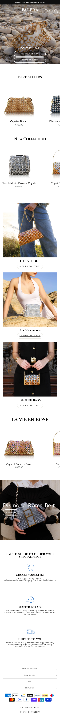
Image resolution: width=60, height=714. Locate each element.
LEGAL (29, 681)
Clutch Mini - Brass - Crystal (19, 183)
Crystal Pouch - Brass (19, 464)
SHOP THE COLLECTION (30, 266)
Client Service (29, 675)
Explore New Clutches (30, 60)
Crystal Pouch (19, 121)
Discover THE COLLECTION (29, 53)
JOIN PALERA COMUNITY (29, 669)
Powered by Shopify (30, 712)
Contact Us (29, 688)
